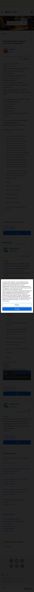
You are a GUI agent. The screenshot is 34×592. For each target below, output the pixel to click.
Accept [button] (17, 309)
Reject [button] (17, 305)
